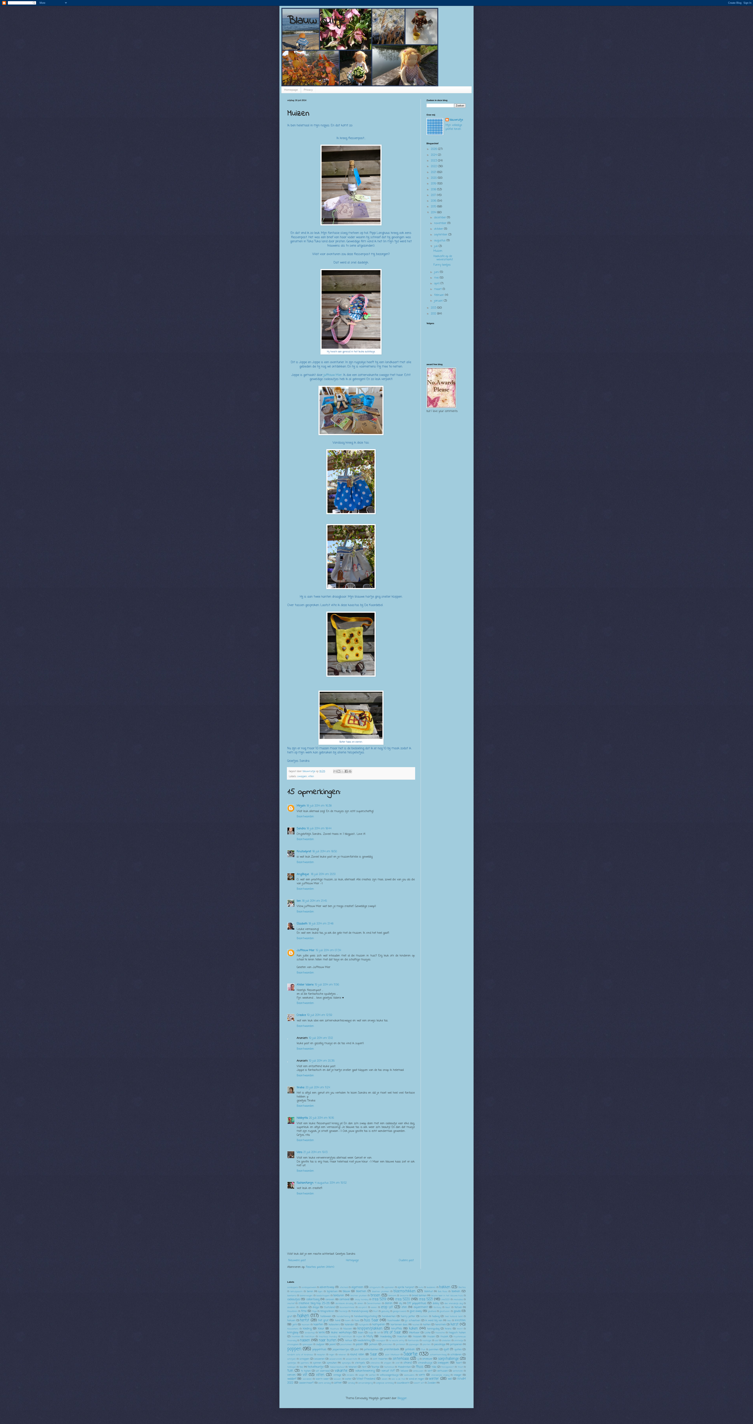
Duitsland (329, 1307)
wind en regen (416, 1379)
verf (429, 1371)
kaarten (318, 1325)
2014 (434, 213)
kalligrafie (364, 1324)
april (437, 284)
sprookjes (346, 1363)
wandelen (307, 1379)
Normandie (413, 1340)
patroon (373, 1344)
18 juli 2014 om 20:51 (323, 874)
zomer (338, 1383)
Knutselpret (304, 852)
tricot (460, 1367)
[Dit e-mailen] (335, 771)
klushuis (334, 1328)
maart (438, 289)
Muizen (437, 251)
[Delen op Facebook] (346, 771)
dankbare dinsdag (344, 1303)
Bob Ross (442, 1291)
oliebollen (446, 1340)
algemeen (357, 1287)
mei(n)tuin (346, 1336)
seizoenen (319, 1359)
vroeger (458, 1375)
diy (400, 1303)
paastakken (346, 1344)
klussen (347, 1329)
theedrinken (404, 1367)
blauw (346, 1291)
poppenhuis (319, 1349)
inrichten (460, 1320)
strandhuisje (425, 1363)
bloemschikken (405, 1291)
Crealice (301, 1015)
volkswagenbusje (389, 1375)
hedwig (436, 1316)
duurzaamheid (347, 1307)
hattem (424, 1316)
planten (426, 1344)
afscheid (344, 1287)
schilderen (456, 1355)
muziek (444, 1336)
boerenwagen (306, 1295)
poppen (294, 1349)
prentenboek (391, 1349)
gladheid (432, 1311)
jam (295, 1324)
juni (437, 272)
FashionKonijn (305, 1183)
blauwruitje (456, 120)
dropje (316, 1307)
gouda (457, 1311)
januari (439, 301)
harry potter (408, 1316)
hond (337, 1320)
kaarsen (306, 1324)
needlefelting (364, 1340)
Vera (299, 1152)
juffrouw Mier (333, 375)
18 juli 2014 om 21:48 (321, 924)
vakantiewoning (365, 1371)
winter (434, 1378)
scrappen (304, 1359)
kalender (349, 1324)
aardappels (292, 1287)
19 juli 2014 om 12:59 (319, 1015)
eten (404, 1307)
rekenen (342, 1354)
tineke (300, 1088)
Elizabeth (302, 924)
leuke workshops (341, 1333)
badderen (431, 1287)
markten (296, 1336)
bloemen (361, 1291)
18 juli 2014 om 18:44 (319, 829)
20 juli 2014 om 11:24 (318, 1088)
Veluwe (404, 1371)
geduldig (385, 1311)
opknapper (307, 1344)
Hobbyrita (302, 1118)
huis (357, 1320)
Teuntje (375, 1367)
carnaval (344, 1299)
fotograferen (327, 1311)
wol (450, 1379)
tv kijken (306, 1371)
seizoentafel (351, 1359)
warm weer (322, 1379)
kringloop (292, 1333)
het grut (323, 1320)
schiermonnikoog (438, 1354)
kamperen (378, 1325)
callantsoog (312, 1299)
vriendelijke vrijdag (440, 1375)
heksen (291, 1320)
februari (439, 295)
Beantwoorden (305, 817)
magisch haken (457, 1333)
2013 (434, 308)
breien (375, 1295)
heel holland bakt (454, 1316)
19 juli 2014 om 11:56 (327, 985)
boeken (456, 1291)
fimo (303, 1311)
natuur (349, 1340)
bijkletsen (332, 1291)
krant (460, 1328)
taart (459, 1363)
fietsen (458, 1307)
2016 (434, 201)
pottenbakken (371, 1349)
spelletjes (291, 1363)
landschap (310, 1332)
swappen (302, 776)
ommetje (458, 1340)
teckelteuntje (316, 1367)
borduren (338, 1296)
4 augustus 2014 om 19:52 (331, 1183)
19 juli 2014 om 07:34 (328, 950)
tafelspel (291, 1367)
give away (416, 1311)
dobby (436, 1303)
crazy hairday (361, 1299)
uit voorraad (323, 1371)
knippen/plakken (369, 1328)
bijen (320, 1291)
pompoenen (456, 1344)
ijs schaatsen (412, 1320)
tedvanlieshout (337, 1367)
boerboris (291, 1295)
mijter (359, 1336)
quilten (458, 1349)
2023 (434, 161)
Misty (369, 1337)
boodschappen (323, 1295)
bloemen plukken (380, 1291)
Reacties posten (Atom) (320, 1267)
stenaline (375, 1363)
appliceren (389, 1287)
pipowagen (414, 1344)
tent (364, 1367)
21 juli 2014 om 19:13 (315, 1152)
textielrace (389, 1367)
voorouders (409, 1375)
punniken (434, 1349)
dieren (389, 1303)
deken (360, 1303)
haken (303, 1316)
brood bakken (419, 1295)
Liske (427, 1333)
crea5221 (445, 1299)
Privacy (308, 89)
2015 (434, 207)
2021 (434, 172)
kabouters (334, 1324)
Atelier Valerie (305, 985)
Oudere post (406, 1260)
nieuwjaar (380, 1340)
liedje (370, 1332)
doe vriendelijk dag (454, 1303)
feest (447, 1307)
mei (437, 278)
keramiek (440, 1324)
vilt (305, 1374)
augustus (440, 241)
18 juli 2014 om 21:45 (314, 901)
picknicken (387, 1344)
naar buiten (327, 1340)
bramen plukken (358, 1295)
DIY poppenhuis (416, 1303)
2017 (434, 195)
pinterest (400, 1344)
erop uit (387, 1307)
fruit (375, 1311)
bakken (444, 1287)
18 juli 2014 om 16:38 (319, 806)
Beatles (462, 1287)
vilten (311, 776)
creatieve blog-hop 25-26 (313, 1303)
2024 (434, 155)
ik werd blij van (433, 1320)
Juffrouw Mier (306, 950)
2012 (434, 314)
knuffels (396, 1329)
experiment (421, 1307)
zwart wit (419, 1383)
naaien (305, 1340)
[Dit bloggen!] (339, 771)
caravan (330, 1299)
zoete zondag (324, 1383)
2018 (434, 190)
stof (397, 1363)
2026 (434, 149)
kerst (454, 1324)
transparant (447, 1367)
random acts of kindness (300, 1354)
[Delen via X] (343, 771)
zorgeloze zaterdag (385, 1383)
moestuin (402, 1336)
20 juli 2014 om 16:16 (321, 1118)
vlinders (350, 1375)
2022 (434, 166)
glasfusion (445, 1311)
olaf (436, 1340)
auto (421, 1287)
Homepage (291, 89)
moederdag (386, 1336)
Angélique (303, 874)
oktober (439, 229)
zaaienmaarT (306, 1383)
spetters (304, 1363)
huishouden (393, 1320)
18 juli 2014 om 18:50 (324, 852)
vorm (422, 1375)
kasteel (415, 1324)
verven (291, 1375)
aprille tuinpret (406, 1287)
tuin (290, 1370)
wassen (337, 1379)
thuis (419, 1366)
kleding (307, 1329)
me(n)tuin (310, 1336)
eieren (374, 1307)
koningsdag (433, 1329)
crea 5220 (402, 1299)
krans (448, 1329)
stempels (360, 1363)
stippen (387, 1363)
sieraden (365, 1359)
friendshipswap (359, 1311)
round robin (357, 1355)
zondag (351, 1383)
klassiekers (292, 1328)
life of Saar (392, 1332)
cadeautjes (293, 1299)
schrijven (291, 1359)
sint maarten (380, 1359)
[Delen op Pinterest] (350, 771)
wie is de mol (398, 1379)
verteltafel (458, 1371)
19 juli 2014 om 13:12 (321, 1038)
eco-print (362, 1307)
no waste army (396, 1340)
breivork (392, 1295)
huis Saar (371, 1320)
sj (418, 1359)
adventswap (327, 1287)
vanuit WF (388, 1371)
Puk (423, 1349)
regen (332, 1354)
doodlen (303, 1307)
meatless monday (328, 1336)
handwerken (389, 1316)
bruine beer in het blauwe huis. (447, 1295)
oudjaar (320, 1344)
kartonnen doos (399, 1324)
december (440, 218)
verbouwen (418, 1371)
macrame (440, 1332)
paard (332, 1344)
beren (310, 1291)
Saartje (410, 1354)
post (357, 1349)
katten (426, 1324)
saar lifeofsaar (392, 1354)
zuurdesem (403, 1383)
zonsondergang (365, 1383)
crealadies (458, 1299)
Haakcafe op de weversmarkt (443, 258)
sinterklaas (401, 1358)
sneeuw (427, 1359)
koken (413, 1328)
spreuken (332, 1363)
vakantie (341, 1370)
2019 (434, 184)
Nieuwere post (297, 1260)
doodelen (291, 1307)
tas (301, 1367)
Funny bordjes (442, 265)
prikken (410, 1349)
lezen (361, 1333)
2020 (434, 178)
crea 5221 (426, 1299)
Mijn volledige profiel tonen (454, 127)
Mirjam (301, 806)
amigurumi (375, 1287)
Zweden (431, 1383)
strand (408, 1363)
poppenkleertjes (341, 1349)
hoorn (348, 1320)
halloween (325, 1316)
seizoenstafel (335, 1359)
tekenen (352, 1367)
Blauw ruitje (316, 20)
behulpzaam (296, 1291)
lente (322, 1333)
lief (378, 1332)
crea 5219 (379, 1299)
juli (436, 246)
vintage (337, 1375)
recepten (321, 1354)
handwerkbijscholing (365, 1316)
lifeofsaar (414, 1333)
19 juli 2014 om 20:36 (322, 1061)
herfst (304, 1320)
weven (385, 1379)
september (441, 235)
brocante (404, 1295)
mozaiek (417, 1336)
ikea (449, 1320)
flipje (314, 1311)
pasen (359, 1344)
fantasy (437, 1307)
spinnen (317, 1363)
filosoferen (292, 1311)
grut (289, 1316)
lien (299, 901)
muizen (431, 1336)
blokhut (428, 1291)
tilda (434, 1367)
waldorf (291, 1379)
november (440, 223)
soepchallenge (448, 1358)
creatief (291, 1303)
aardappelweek (309, 1287)
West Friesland (365, 1379)
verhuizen (442, 1371)
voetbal (372, 1375)
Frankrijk (343, 1311)
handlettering (343, 1316)
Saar (373, 1354)
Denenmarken (374, 1303)
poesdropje (440, 1344)
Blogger (402, 1398)
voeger (362, 1375)
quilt (446, 1349)
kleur (321, 1329)
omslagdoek (293, 1344)
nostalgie (426, 1340)
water (348, 1379)
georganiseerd (399, 1311)
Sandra (301, 829)
